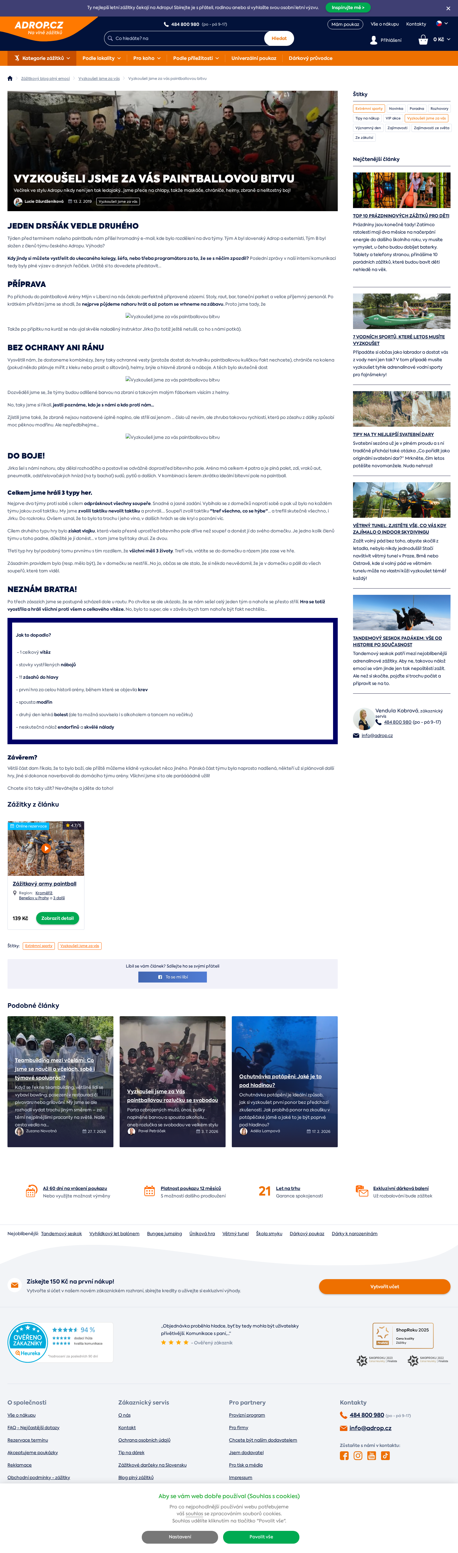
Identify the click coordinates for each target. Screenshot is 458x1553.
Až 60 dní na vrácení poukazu (75, 1188)
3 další (59, 897)
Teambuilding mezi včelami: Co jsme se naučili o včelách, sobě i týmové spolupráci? (55, 1069)
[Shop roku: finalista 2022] (429, 1361)
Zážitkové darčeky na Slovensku (152, 1465)
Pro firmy (238, 1427)
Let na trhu (288, 1188)
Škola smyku (269, 1233)
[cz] (442, 23)
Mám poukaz (345, 24)
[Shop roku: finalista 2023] (377, 1361)
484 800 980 (398, 722)
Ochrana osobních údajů (144, 1440)
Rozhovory (439, 108)
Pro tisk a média (246, 1465)
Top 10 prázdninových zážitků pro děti (401, 216)
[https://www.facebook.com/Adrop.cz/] (344, 1455)
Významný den (368, 128)
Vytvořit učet (384, 1287)
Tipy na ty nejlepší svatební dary (393, 434)
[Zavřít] (448, 8)
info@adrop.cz (377, 735)
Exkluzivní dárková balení (401, 1188)
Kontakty (416, 24)
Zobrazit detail (57, 918)
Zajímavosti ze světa (431, 128)
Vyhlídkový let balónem (114, 1233)
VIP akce (393, 118)
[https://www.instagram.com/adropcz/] (358, 1455)
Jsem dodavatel (246, 1452)
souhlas (194, 1514)
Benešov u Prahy (34, 897)
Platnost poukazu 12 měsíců (191, 1188)
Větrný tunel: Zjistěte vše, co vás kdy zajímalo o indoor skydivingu (399, 528)
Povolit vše (261, 1537)
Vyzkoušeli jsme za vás (118, 201)
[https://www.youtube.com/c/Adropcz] (371, 1455)
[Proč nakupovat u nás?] (32, 1191)
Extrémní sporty (38, 946)
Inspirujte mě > (348, 7)
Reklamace (19, 1465)
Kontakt (127, 1427)
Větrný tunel (235, 1233)
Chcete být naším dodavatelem (263, 1440)
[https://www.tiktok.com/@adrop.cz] (385, 1455)
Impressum (240, 1477)
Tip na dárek (131, 1452)
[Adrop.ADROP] (9, 78)
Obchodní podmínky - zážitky (38, 1477)
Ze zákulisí (364, 137)
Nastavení (180, 1537)
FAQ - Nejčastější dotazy (33, 1427)
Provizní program (247, 1415)
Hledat (279, 38)
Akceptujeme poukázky (32, 1452)
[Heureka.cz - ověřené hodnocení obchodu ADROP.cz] (60, 1361)
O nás (124, 1415)
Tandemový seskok (61, 1233)
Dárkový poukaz (307, 1233)
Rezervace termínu (27, 1440)
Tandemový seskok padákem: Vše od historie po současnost (397, 641)
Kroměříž (44, 893)
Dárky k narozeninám (355, 1233)
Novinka (396, 108)
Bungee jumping (164, 1233)
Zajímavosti (398, 128)
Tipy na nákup (367, 118)
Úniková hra (202, 1233)
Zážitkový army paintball (44, 883)
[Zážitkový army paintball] (46, 847)
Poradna (417, 108)
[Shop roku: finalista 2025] (403, 1335)
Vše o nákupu (385, 24)
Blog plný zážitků (136, 1477)
